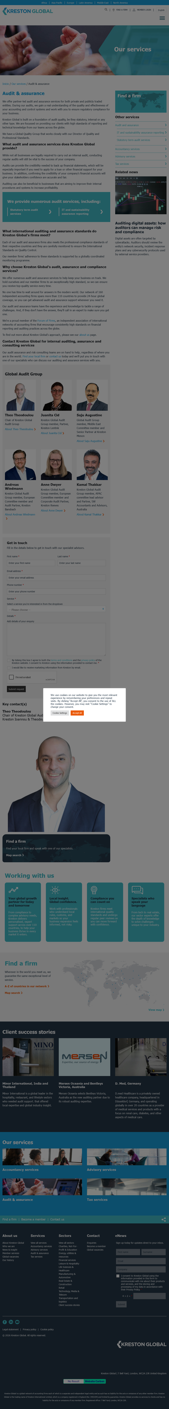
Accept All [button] (77, 713)
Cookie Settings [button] (60, 713)
